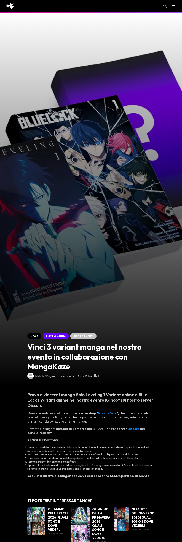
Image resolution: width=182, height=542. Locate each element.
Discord (134, 429)
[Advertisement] (14, 166)
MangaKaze (107, 413)
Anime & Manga (56, 336)
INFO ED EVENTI (83, 336)
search (165, 6)
